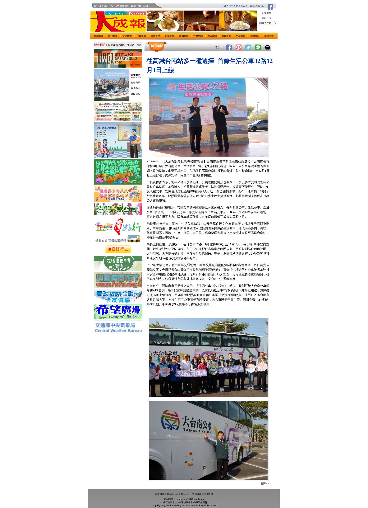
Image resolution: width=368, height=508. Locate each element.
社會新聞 (198, 36)
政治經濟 (183, 36)
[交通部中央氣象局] (118, 334)
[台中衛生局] (118, 120)
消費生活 (141, 36)
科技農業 (226, 36)
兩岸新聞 (240, 36)
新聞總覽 (266, 13)
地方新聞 (212, 36)
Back (266, 483)
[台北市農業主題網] (118, 214)
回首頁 (244, 6)
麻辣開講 (269, 36)
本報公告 (266, 18)
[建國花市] (118, 287)
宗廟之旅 (169, 36)
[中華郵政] (118, 302)
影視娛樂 (112, 36)
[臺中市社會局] (118, 200)
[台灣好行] (118, 254)
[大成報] (117, 30)
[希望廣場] (118, 318)
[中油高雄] (118, 100)
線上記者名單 (257, 6)
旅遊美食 (155, 36)
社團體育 (254, 36)
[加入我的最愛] (230, 6)
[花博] (118, 270)
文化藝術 (127, 36)
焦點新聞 (98, 36)
